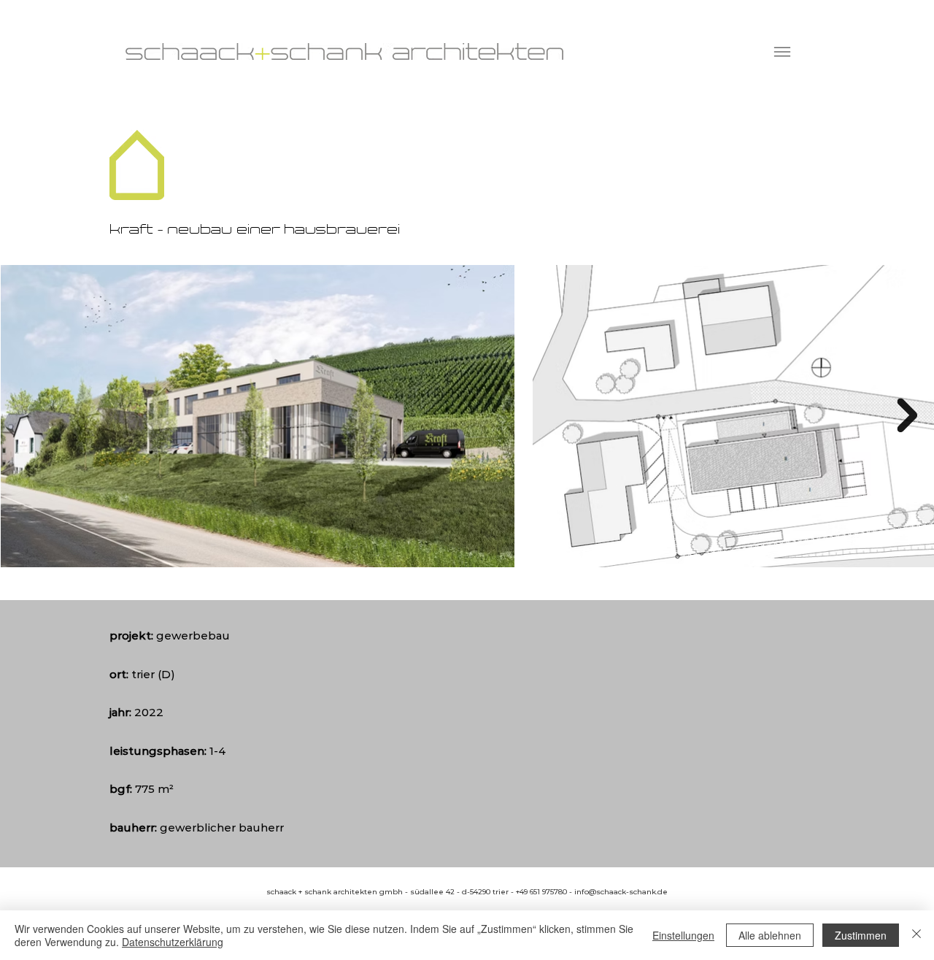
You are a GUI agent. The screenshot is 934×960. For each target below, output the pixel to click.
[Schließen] (916, 935)
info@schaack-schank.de (621, 891)
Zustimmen (861, 935)
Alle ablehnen (769, 935)
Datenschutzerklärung (172, 941)
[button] (781, 51)
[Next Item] (907, 416)
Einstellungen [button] (683, 935)
